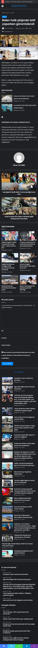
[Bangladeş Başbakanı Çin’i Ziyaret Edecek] (7, 553)
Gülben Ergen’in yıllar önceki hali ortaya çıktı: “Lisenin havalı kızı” (9, 245)
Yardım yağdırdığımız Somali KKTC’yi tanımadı (24, 481)
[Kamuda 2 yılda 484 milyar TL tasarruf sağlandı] (7, 437)
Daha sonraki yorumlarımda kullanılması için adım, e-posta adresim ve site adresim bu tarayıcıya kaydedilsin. (18, 355)
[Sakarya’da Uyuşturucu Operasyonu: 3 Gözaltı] (7, 537)
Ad (3, 330)
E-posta (4, 338)
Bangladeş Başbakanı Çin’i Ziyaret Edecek (23, 552)
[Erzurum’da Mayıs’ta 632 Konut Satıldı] (7, 509)
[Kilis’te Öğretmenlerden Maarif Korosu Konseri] (7, 500)
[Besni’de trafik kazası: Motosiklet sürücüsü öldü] (7, 518)
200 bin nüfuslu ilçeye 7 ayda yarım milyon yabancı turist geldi (24, 428)
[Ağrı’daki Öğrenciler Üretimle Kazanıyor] (7, 389)
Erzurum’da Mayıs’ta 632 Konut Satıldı (23, 508)
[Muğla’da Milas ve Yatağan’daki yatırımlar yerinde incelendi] (10, 257)
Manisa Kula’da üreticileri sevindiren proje (9, 288)
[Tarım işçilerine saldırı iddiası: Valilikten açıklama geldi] (7, 411)
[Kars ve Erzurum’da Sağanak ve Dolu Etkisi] (7, 419)
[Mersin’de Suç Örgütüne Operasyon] (7, 474)
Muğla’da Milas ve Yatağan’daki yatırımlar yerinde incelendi (8, 267)
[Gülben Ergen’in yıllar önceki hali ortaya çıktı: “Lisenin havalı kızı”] (10, 235)
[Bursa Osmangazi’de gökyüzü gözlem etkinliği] (28, 279)
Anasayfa (6, 12)
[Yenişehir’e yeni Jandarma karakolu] (7, 380)
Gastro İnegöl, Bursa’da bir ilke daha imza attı (27, 266)
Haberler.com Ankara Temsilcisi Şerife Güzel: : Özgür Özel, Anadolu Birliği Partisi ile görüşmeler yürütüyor (25, 527)
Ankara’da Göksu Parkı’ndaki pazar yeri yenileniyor (24, 444)
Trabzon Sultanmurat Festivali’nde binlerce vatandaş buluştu (27, 244)
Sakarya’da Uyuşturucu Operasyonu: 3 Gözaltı (22, 536)
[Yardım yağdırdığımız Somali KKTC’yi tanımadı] (7, 483)
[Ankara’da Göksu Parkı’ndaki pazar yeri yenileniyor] (7, 98)
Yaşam (12, 12)
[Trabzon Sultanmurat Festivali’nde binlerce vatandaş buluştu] (28, 235)
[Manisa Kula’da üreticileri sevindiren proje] (10, 279)
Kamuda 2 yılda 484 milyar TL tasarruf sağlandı (24, 436)
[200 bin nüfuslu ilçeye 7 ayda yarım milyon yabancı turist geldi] (7, 428)
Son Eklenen (19, 372)
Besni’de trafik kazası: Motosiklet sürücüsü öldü (23, 516)
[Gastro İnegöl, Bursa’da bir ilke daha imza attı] (28, 257)
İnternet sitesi (6, 345)
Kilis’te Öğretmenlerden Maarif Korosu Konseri (22, 499)
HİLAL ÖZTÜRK (9, 28)
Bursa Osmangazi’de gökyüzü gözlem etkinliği (27, 288)
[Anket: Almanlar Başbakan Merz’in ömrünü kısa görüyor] (7, 466)
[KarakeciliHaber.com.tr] (19, 6)
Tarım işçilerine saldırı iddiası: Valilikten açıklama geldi (24, 410)
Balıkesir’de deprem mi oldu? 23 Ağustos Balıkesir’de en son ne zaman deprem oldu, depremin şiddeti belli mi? (25, 455)
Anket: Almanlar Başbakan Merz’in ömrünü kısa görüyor (24, 464)
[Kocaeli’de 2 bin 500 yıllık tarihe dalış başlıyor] (7, 107)
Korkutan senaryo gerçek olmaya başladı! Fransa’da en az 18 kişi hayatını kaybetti (24, 491)
